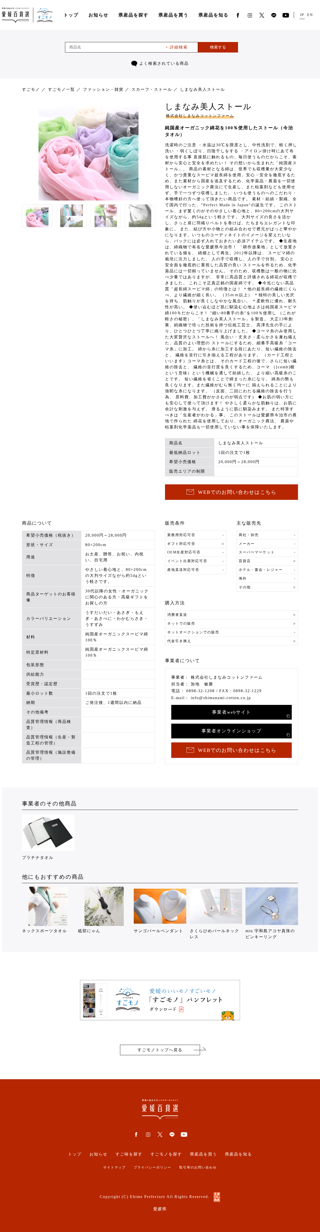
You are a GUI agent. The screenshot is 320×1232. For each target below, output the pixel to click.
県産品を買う (173, 15)
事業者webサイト (231, 712)
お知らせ (98, 15)
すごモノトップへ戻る (160, 1050)
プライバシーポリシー (152, 1167)
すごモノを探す (166, 1154)
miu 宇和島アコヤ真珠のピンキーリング (270, 934)
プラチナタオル (38, 857)
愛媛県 (160, 1209)
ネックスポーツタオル (44, 931)
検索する (218, 47)
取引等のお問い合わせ (198, 1167)
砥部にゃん (89, 931)
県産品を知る (213, 15)
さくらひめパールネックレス (214, 934)
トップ (71, 15)
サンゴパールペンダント (158, 931)
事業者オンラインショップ (232, 730)
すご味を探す (129, 1154)
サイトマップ (114, 1167)
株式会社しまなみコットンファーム (200, 116)
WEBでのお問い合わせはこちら (237, 492)
